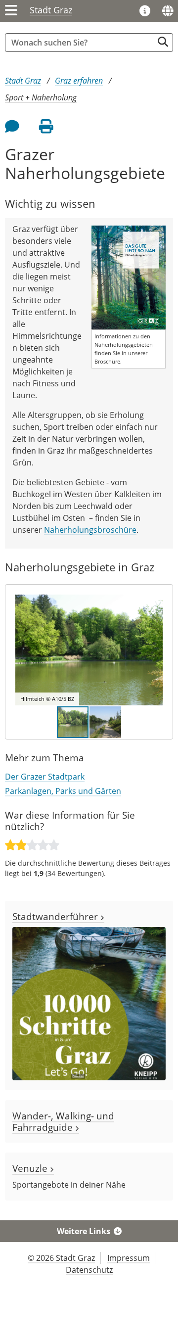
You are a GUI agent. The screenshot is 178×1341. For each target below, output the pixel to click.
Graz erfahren (79, 80)
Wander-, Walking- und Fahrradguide (63, 1121)
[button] (154, 650)
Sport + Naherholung (41, 97)
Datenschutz (89, 1269)
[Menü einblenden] (11, 10)
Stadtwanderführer (56, 916)
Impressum (128, 1257)
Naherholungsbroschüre (90, 529)
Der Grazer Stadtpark (45, 776)
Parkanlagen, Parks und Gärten (63, 791)
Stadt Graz (51, 10)
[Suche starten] (163, 42)
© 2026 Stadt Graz (61, 1257)
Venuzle (31, 1168)
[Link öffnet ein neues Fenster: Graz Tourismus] (144, 11)
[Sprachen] (167, 10)
